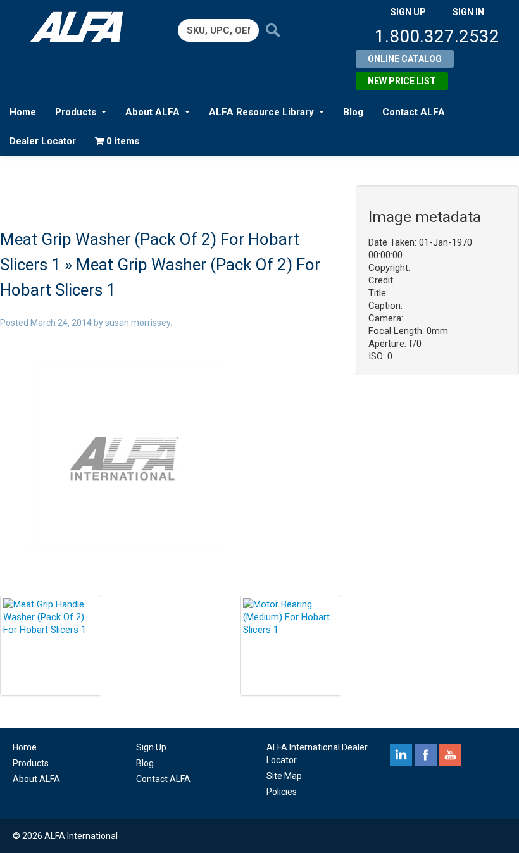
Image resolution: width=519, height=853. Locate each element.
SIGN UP (408, 12)
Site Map (284, 776)
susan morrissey (137, 323)
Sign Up (151, 747)
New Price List (402, 81)
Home (22, 112)
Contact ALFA (413, 112)
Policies (281, 792)
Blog (353, 112)
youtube (450, 755)
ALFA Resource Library (261, 112)
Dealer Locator (42, 141)
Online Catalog (405, 59)
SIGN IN (468, 12)
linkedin (401, 755)
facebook (426, 755)
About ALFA (152, 112)
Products (75, 112)
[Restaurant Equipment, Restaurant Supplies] (81, 27)
